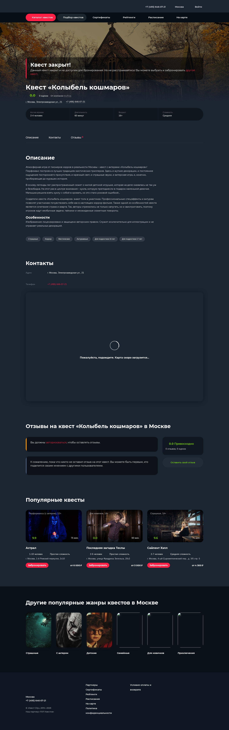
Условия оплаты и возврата (140, 687)
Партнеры (92, 685)
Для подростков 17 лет (132, 239)
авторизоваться (56, 442)
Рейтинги (129, 17)
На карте (182, 17)
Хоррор (48, 239)
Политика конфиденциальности (99, 710)
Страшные (33, 239)
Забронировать (37, 565)
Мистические (64, 239)
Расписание (156, 17)
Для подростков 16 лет (105, 239)
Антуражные (82, 239)
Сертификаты (101, 17)
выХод (67, 95)
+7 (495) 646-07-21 (75, 101)
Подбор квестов (73, 17)
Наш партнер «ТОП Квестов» (40, 712)
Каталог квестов (42, 17)
